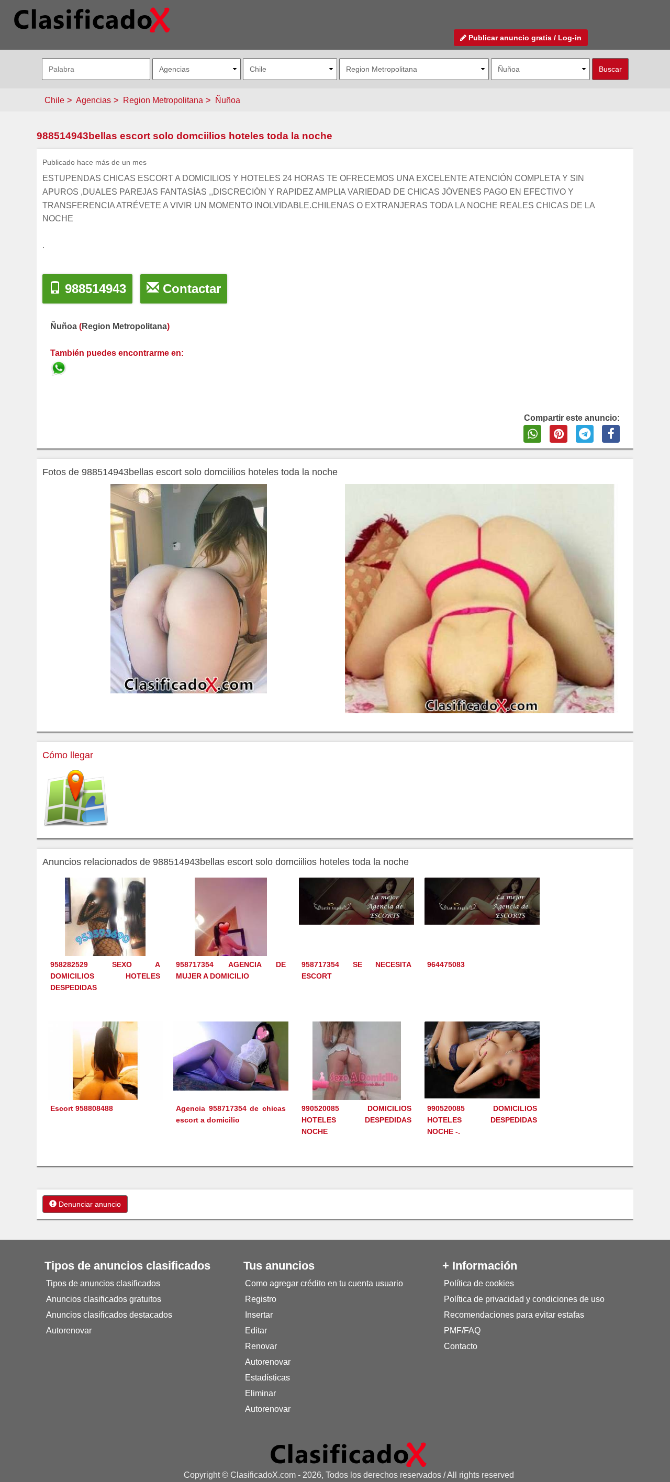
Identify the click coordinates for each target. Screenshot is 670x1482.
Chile (54, 100)
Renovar (261, 1346)
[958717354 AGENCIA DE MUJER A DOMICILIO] (231, 935)
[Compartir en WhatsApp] (532, 434)
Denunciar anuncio (89, 1204)
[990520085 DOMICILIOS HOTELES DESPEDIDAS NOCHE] (356, 1079)
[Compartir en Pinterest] (558, 434)
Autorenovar (69, 1330)
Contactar (190, 289)
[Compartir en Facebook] (611, 434)
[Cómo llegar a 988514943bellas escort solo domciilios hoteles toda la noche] (75, 798)
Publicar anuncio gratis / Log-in (524, 37)
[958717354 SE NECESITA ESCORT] (356, 900)
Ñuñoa (227, 100)
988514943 (93, 289)
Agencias (93, 100)
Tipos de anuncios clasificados (103, 1283)
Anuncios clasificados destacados (109, 1314)
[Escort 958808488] (105, 1078)
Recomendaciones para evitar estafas (514, 1314)
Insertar (259, 1314)
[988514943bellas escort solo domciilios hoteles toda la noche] (59, 366)
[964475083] (482, 900)
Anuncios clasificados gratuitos (103, 1299)
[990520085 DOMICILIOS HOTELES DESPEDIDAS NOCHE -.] (482, 1059)
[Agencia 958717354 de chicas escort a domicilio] (230, 1055)
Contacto (460, 1346)
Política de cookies (479, 1283)
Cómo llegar (67, 755)
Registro (260, 1299)
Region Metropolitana (163, 100)
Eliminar (260, 1393)
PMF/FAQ (462, 1330)
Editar (256, 1330)
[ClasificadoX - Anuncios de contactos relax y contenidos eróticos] (348, 1454)
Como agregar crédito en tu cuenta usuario (324, 1283)
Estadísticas (267, 1377)
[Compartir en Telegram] (585, 434)
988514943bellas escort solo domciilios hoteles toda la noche (184, 135)
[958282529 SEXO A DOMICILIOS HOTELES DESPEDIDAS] (105, 935)
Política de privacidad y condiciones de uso (524, 1299)
